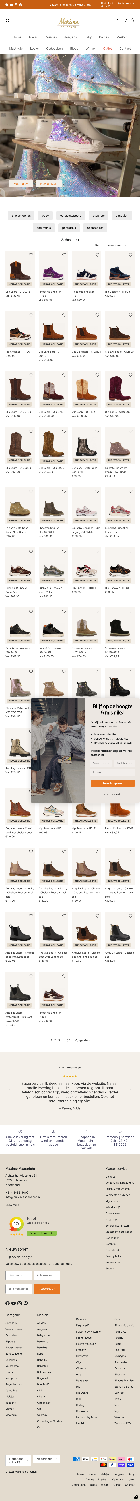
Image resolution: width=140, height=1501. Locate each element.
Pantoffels (11, 1392)
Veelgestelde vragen (118, 1196)
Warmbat (119, 1419)
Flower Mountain (86, 1345)
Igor (78, 1400)
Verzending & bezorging (120, 1184)
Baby (88, 39)
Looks (34, 50)
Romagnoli (120, 1358)
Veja (117, 1413)
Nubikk (80, 1425)
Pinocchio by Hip (124, 1327)
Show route (12, 1206)
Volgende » (82, 1042)
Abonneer (47, 1291)
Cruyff (40, 1429)
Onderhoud (112, 1251)
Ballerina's (11, 1361)
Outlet (107, 50)
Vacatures (112, 1221)
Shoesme (119, 1376)
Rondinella (120, 1364)
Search (110, 1270)
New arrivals (48, 185)
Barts (40, 1355)
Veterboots (12, 1367)
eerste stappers (70, 217)
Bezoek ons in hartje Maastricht (67, 4)
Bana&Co (42, 1343)
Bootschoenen (13, 1349)
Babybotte (43, 1337)
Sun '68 (119, 1394)
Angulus (42, 1331)
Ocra (117, 1321)
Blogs (74, 50)
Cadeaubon (54, 50)
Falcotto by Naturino (88, 1333)
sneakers (98, 217)
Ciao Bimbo (44, 1404)
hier (85, 9)
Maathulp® (21, 185)
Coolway (42, 1416)
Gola (78, 1376)
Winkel (91, 50)
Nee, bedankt (113, 794)
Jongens (70, 39)
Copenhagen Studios (49, 1422)
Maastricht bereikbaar (119, 1233)
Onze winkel (113, 1215)
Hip (78, 1388)
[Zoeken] (7, 22)
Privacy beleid (114, 1258)
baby (45, 217)
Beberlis (42, 1361)
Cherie (41, 1398)
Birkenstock (44, 1373)
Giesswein (82, 1358)
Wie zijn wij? (113, 1209)
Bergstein (42, 1367)
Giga (79, 1364)
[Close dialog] (136, 701)
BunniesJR (43, 1386)
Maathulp (16, 50)
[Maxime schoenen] (70, 22)
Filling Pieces (84, 1339)
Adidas (41, 1325)
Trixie (117, 1400)
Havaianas (82, 1382)
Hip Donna (82, 1394)
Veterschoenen (14, 1331)
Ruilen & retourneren (118, 1190)
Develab (81, 1321)
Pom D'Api (120, 1333)
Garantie (111, 1245)
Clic (39, 1410)
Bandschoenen (14, 1355)
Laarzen (10, 1373)
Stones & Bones (123, 1388)
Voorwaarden (113, 1264)
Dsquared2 (83, 1327)
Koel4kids (82, 1413)
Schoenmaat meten (117, 1227)
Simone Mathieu (124, 1382)
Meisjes (51, 39)
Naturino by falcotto (88, 1419)
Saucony (119, 1370)
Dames (104, 39)
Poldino (118, 1339)
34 (68, 1042)
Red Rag (119, 1351)
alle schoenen (21, 217)
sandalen (122, 217)
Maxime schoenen (26, 1473)
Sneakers (11, 1325)
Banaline (42, 1349)
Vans (117, 1406)
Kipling (80, 1406)
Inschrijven (112, 783)
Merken (121, 39)
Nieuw (33, 39)
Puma (117, 1345)
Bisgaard (42, 1380)
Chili (39, 1392)
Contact (125, 50)
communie (44, 229)
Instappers (11, 1380)
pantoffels (69, 229)
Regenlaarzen (13, 1386)
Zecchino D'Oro (123, 1425)
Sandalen (11, 1337)
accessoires (95, 229)
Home (17, 39)
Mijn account (113, 1203)
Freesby (81, 1351)
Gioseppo (82, 1370)
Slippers (10, 1343)
